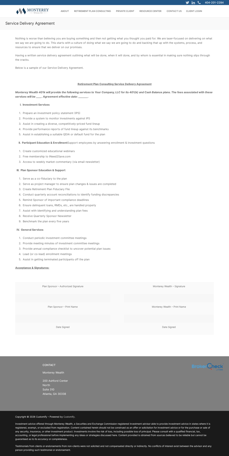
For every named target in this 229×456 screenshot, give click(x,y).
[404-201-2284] (199, 2)
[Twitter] (187, 2)
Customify (69, 416)
